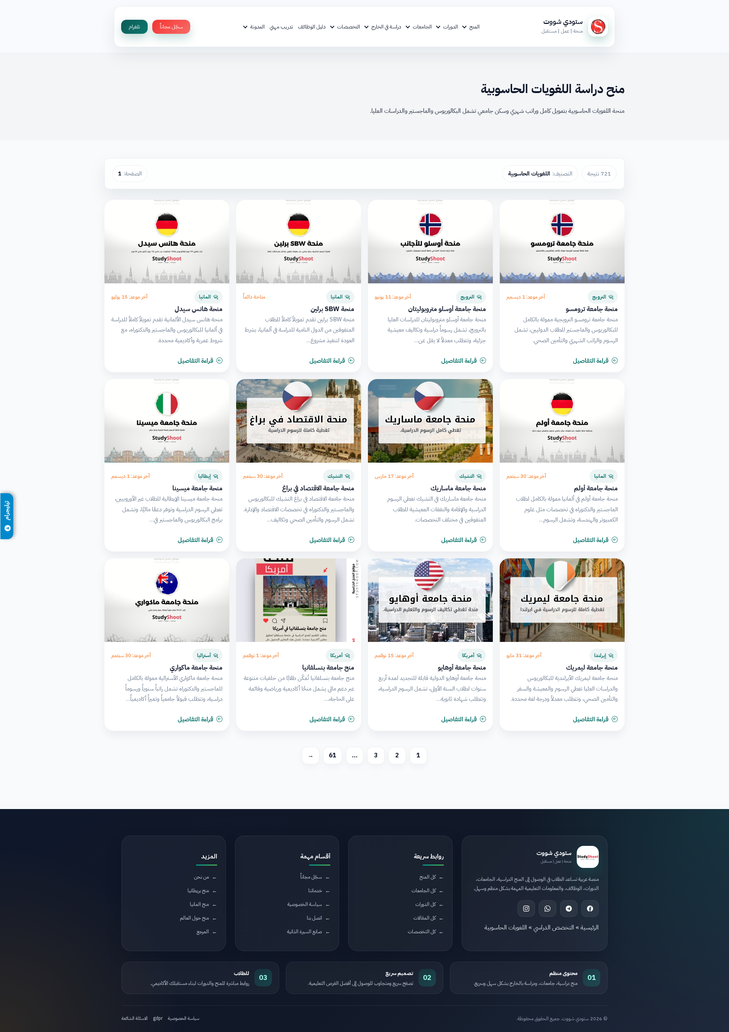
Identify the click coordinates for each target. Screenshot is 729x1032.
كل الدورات (425, 904)
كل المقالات (424, 917)
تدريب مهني (281, 26)
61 (332, 755)
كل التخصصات (422, 931)
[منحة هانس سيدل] (166, 241)
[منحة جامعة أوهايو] (430, 600)
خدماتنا (315, 890)
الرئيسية (590, 927)
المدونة (257, 26)
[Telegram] (569, 908)
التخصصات (348, 26)
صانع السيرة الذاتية (304, 931)
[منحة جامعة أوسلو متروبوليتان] (430, 241)
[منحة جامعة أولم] (562, 421)
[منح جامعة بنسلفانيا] (298, 600)
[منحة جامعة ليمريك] (562, 600)
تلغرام (134, 27)
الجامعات (422, 26)
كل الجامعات (424, 890)
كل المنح (428, 876)
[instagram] (526, 908)
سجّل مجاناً (171, 27)
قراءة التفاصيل (591, 360)
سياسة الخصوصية (304, 904)
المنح (474, 26)
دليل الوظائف (312, 26)
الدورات (450, 26)
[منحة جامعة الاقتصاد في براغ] (298, 421)
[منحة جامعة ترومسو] (562, 241)
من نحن (201, 876)
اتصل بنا (314, 917)
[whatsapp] (547, 908)
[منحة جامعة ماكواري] (166, 600)
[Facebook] (590, 908)
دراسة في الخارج (386, 26)
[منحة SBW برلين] (298, 241)
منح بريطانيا (198, 890)
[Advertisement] (169, 968)
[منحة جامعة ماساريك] (430, 421)
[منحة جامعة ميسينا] (166, 421)
